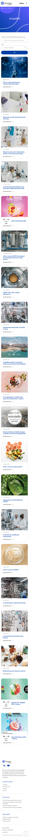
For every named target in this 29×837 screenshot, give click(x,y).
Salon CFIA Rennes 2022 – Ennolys (18, 738)
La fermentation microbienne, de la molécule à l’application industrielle (13, 187)
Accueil (4, 8)
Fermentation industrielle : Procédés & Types (14, 328)
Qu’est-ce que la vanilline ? (11, 570)
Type (2, 44)
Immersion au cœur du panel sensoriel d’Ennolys (14, 118)
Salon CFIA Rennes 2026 (18, 221)
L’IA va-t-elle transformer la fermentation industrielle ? (11, 83)
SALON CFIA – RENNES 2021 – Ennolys (18, 703)
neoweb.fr (20, 835)
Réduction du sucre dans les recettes (14, 671)
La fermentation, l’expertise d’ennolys (14, 603)
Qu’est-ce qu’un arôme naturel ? (12, 467)
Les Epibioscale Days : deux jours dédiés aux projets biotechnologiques (14, 363)
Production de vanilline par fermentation (11, 535)
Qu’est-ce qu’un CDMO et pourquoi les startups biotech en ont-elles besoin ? (14, 257)
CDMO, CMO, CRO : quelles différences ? (11, 293)
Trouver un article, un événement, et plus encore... (13, 37)
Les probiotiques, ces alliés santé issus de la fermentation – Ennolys (13, 398)
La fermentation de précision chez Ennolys (13, 637)
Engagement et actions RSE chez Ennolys (13, 500)
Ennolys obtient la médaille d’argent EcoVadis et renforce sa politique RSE (14, 432)
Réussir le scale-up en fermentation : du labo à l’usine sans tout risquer (14, 152)
